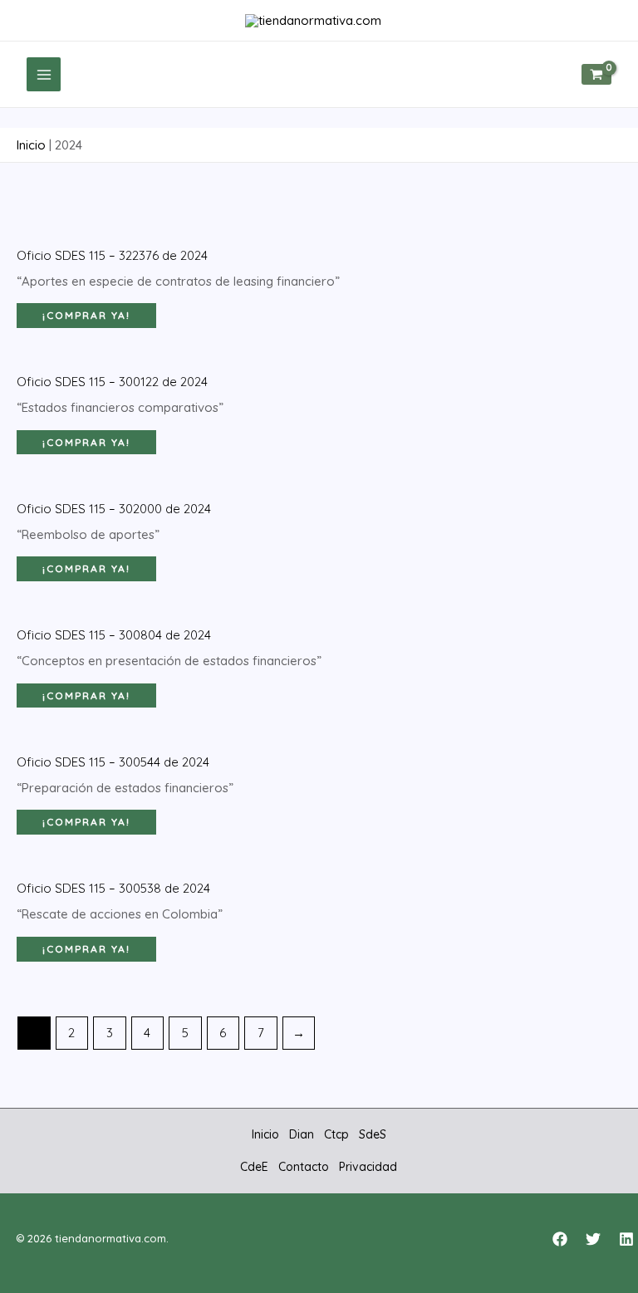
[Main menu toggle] (44, 74)
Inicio (31, 145)
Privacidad (368, 1166)
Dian (301, 1134)
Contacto (303, 1166)
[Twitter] (593, 1239)
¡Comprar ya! (86, 315)
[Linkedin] (626, 1239)
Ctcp (336, 1134)
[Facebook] (560, 1239)
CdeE (254, 1166)
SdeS (372, 1134)
